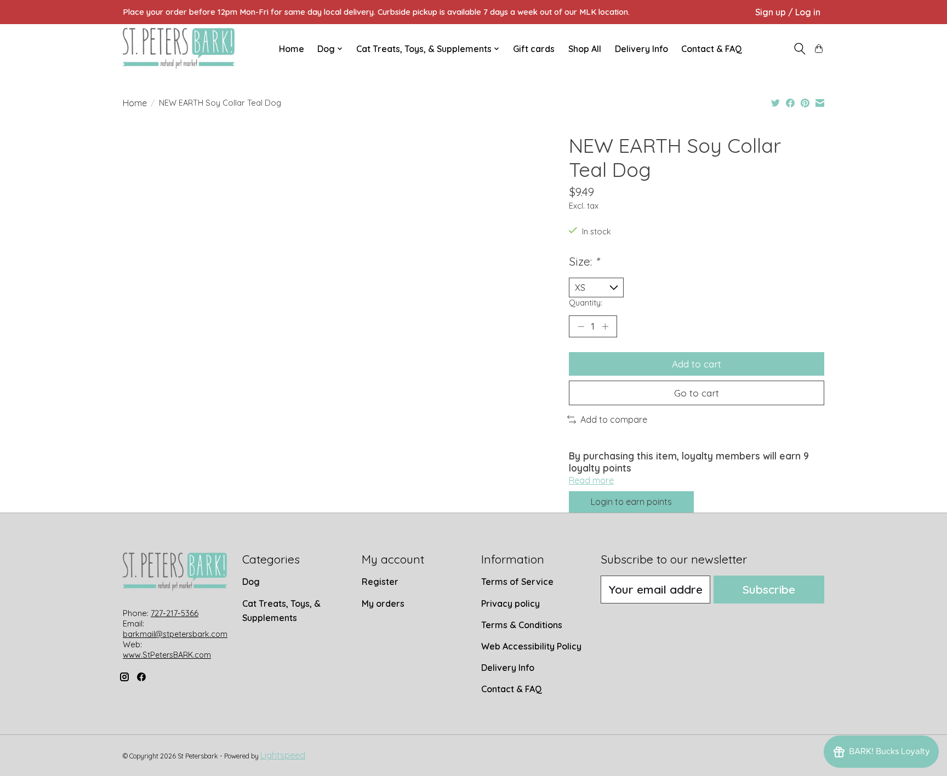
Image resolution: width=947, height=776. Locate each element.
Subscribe (769, 589)
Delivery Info (641, 48)
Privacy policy (510, 603)
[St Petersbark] (179, 48)
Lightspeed (282, 755)
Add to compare (613, 419)
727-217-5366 (174, 613)
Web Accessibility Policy (531, 646)
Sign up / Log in (787, 12)
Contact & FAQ (711, 48)
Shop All (584, 48)
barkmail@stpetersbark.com (175, 634)
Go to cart (696, 393)
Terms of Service (517, 581)
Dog (251, 581)
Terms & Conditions (521, 624)
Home (291, 48)
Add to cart (696, 364)
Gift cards (534, 48)
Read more (591, 480)
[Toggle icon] (799, 49)
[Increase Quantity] (605, 326)
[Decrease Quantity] (581, 326)
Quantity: (585, 302)
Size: (584, 261)
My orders (383, 603)
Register (380, 581)
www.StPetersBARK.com (167, 655)
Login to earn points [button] (631, 501)
